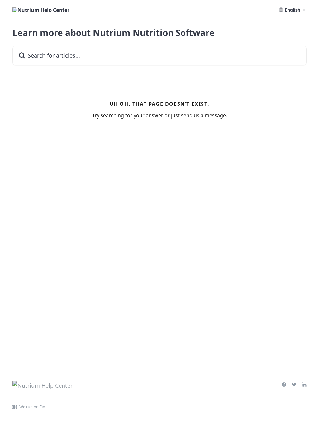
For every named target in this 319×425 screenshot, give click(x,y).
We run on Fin (32, 406)
